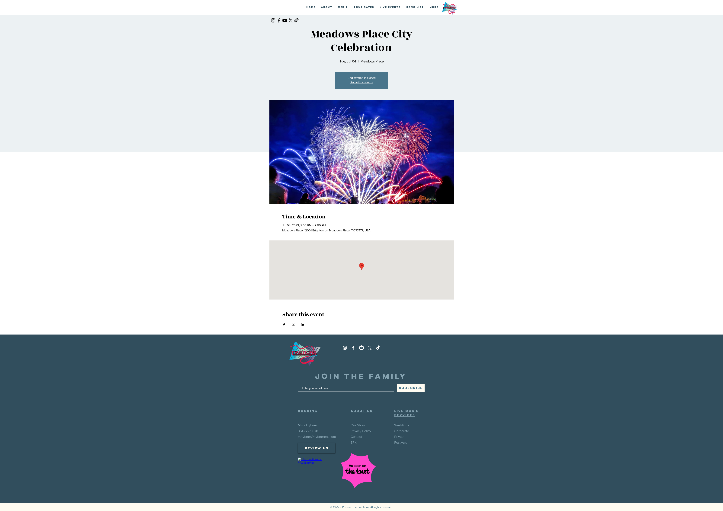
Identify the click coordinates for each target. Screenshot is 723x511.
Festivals (400, 442)
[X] (290, 20)
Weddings (401, 425)
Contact (356, 437)
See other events (361, 82)
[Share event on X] (293, 324)
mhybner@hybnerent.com (317, 437)
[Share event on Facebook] (284, 324)
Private (399, 437)
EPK (354, 442)
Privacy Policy (361, 431)
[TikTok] (296, 20)
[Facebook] (279, 20)
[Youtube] (285, 20)
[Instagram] (273, 20)
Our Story (358, 425)
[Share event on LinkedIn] (302, 324)
